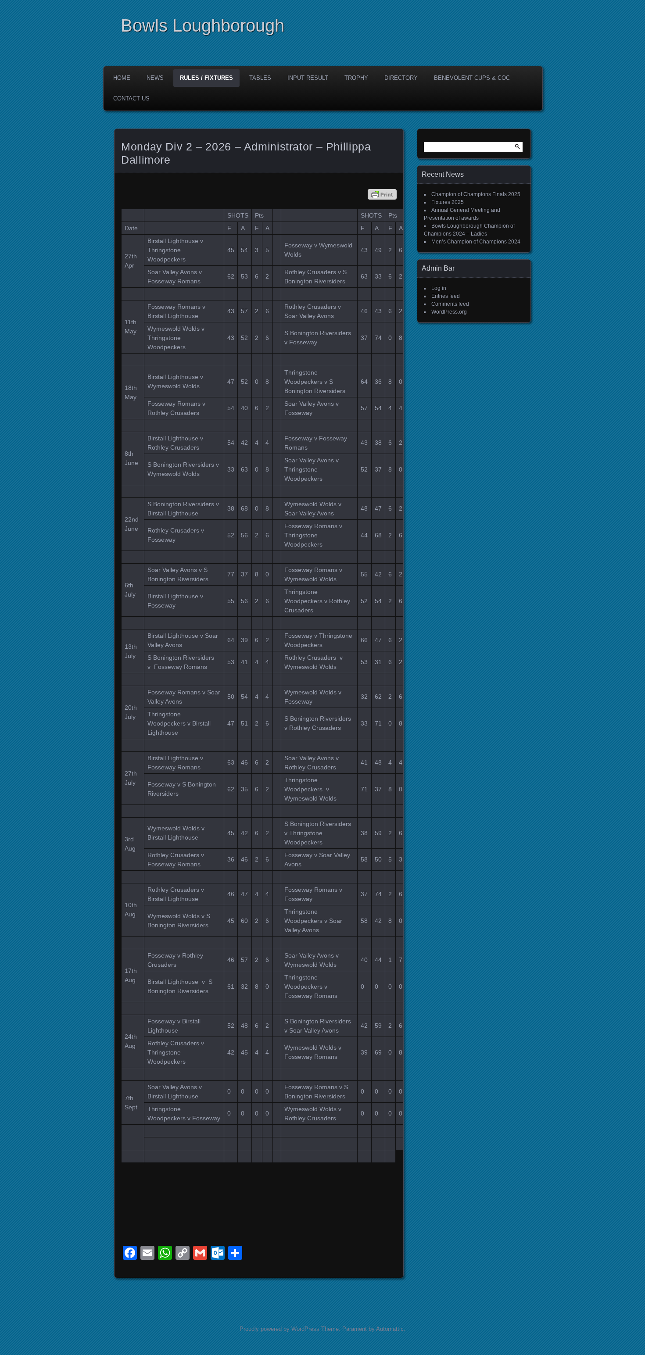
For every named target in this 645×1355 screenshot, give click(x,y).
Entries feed (445, 296)
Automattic (390, 1329)
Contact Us (131, 98)
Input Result (307, 78)
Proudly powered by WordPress (279, 1329)
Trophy (356, 78)
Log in (438, 288)
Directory (401, 78)
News (155, 78)
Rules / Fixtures (206, 78)
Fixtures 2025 (447, 202)
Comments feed (450, 304)
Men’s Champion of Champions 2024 (475, 242)
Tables (260, 78)
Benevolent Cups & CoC (472, 78)
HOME (121, 78)
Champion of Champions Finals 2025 (475, 194)
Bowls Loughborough (202, 25)
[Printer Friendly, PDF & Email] (382, 194)
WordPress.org (449, 312)
